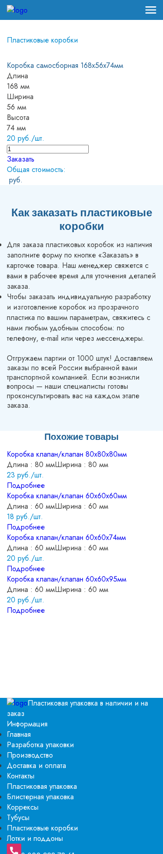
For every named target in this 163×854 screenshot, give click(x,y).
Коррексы (22, 807)
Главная (19, 734)
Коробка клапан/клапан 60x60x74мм (66, 537)
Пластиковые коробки (42, 40)
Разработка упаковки (40, 744)
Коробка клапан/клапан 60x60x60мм (67, 496)
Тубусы (18, 817)
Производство (30, 755)
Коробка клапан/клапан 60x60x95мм (66, 579)
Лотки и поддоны (35, 838)
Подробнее (26, 485)
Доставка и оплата (36, 765)
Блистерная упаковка (40, 797)
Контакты (20, 776)
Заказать (20, 159)
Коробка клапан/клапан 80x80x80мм (67, 454)
